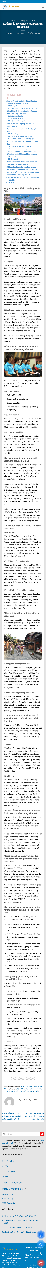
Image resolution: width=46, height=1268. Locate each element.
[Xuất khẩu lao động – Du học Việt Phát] (11, 6)
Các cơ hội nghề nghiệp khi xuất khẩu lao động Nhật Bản (23, 125)
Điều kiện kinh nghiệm (18, 121)
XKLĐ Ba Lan (7, 1194)
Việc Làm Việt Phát (34, 33)
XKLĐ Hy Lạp (7, 1199)
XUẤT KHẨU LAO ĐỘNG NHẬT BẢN (23, 21)
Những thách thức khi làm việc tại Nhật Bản (22, 142)
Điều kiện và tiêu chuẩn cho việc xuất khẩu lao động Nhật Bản (22, 112)
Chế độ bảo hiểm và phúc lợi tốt (21, 136)
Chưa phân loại (8, 1161)
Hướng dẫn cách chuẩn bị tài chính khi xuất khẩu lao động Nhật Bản (22, 163)
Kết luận (11, 183)
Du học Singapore (9, 1171)
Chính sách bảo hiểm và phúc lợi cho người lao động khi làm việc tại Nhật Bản (23, 168)
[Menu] (43, 7)
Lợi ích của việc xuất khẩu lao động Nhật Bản (23, 130)
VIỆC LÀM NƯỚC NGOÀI (12, 1183)
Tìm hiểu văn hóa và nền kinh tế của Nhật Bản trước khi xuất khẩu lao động (22, 152)
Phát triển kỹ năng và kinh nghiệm (22, 139)
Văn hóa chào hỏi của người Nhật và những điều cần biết (22, 1221)
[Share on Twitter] (21, 1078)
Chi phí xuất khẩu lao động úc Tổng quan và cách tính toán (34, 1116)
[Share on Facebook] (17, 1078)
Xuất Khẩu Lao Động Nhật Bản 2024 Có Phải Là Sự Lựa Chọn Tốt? (11, 1116)
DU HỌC (5, 1166)
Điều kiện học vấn (17, 118)
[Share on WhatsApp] (13, 1078)
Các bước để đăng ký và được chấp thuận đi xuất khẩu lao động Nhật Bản (23, 173)
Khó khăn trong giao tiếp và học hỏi (23, 149)
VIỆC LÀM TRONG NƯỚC (12, 1189)
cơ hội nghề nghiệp (21, 1089)
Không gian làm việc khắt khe (20, 146)
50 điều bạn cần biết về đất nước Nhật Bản (19, 1216)
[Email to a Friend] (25, 1078)
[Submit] (42, 1134)
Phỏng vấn (14, 106)
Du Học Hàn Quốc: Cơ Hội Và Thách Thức (19, 1232)
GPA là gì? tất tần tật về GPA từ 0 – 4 (17, 1227)
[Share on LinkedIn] (33, 1078)
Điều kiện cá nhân (16, 116)
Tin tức (5, 1176)
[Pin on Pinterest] (29, 1078)
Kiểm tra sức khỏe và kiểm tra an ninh (23, 108)
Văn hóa (13, 156)
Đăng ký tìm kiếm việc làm (19, 103)
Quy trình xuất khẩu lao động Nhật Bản (22, 101)
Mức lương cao (15, 134)
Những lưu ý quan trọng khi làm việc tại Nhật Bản (23, 178)
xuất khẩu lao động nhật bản (29, 1091)
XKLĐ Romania (8, 1203)
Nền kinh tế (15, 159)
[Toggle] (11, 1165)
